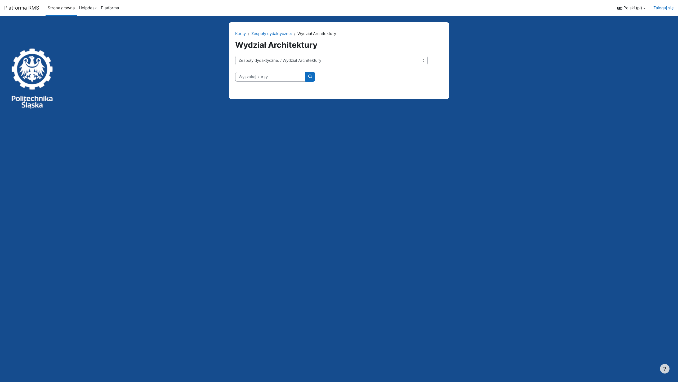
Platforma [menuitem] (110, 7)
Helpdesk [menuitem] (88, 7)
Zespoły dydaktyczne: (271, 33)
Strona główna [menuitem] (61, 7)
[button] (631, 8)
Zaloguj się (663, 7)
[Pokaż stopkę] (665, 369)
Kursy (240, 33)
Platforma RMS (21, 8)
